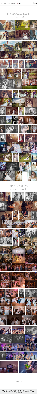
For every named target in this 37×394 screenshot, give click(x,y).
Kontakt (4, 3)
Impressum (13, 3)
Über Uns (8, 3)
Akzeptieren (20, 392)
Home (1, 3)
